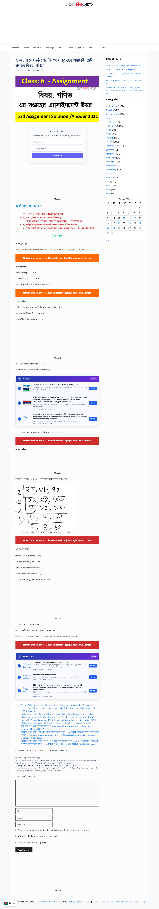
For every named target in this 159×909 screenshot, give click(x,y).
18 (119, 223)
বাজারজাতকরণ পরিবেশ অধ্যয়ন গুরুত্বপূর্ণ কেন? (121, 69)
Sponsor (137, 902)
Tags (143, 902)
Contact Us (104, 902)
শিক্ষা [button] (60, 48)
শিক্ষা (19, 758)
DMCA (118, 902)
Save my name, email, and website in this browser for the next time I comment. (54, 830)
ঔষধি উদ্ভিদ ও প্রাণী (112, 145)
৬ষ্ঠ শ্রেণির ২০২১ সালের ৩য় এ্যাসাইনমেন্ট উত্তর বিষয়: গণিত (73, 760)
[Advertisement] (79, 26)
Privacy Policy (127, 902)
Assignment (26, 758)
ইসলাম (71, 48)
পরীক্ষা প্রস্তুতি (50, 48)
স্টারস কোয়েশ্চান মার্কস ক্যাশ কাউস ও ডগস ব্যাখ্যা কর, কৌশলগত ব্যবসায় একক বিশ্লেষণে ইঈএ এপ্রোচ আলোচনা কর (124, 90)
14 (135, 218)
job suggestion (113, 114)
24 (113, 228)
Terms (111, 902)
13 (129, 218)
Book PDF (110, 110)
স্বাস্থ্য (108, 193)
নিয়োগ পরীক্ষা (15, 48)
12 (124, 218)
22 (140, 223)
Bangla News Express (52, 902)
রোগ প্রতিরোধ (110, 177)
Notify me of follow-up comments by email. (37, 836)
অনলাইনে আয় (110, 122)
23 (108, 228)
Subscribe (57, 155)
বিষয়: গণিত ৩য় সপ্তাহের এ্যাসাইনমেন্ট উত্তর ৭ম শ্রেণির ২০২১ (58, 763)
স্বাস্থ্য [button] (79, 48)
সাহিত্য (108, 189)
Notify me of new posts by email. (32, 842)
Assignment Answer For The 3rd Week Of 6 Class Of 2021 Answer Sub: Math (47, 765)
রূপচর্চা (108, 173)
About (95, 902)
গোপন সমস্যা (110, 149)
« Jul (108, 240)
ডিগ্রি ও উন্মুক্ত (111, 157)
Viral (108, 118)
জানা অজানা (109, 153)
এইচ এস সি (110, 138)
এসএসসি (109, 142)
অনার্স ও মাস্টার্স (111, 126)
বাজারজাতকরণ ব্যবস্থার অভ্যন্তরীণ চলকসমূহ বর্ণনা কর (123, 65)
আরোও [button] (91, 48)
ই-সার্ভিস (109, 130)
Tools (102, 48)
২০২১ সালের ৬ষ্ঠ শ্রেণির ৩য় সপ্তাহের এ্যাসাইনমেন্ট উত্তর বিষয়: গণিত (37, 760)
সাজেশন (26, 48)
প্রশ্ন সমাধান (37, 48)
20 (129, 223)
